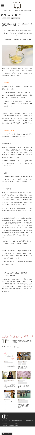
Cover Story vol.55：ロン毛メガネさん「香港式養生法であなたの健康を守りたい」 (9, 385)
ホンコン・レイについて (6, 420)
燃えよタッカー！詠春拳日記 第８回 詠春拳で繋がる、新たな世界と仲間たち (23, 406)
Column (4, 18)
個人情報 (17, 420)
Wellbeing (20, 381)
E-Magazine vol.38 (8, 401)
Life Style (25, 361)
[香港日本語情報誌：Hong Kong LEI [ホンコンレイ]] (5, 418)
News (8, 18)
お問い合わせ (30, 420)
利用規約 (13, 420)
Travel (19, 364)
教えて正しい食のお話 (15, 18)
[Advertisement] (17, 315)
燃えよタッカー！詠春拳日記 (23, 401)
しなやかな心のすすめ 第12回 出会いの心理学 (23, 386)
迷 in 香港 (24, 364)
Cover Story (10, 380)
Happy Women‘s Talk (8, 362)
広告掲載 (20, 420)
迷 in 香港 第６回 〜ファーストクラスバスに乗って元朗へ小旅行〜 (23, 367)
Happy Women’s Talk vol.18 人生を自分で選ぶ (9, 365)
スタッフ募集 (25, 420)
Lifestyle (20, 362)
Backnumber (6, 399)
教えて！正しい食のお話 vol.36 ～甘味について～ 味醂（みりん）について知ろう (17, 25)
